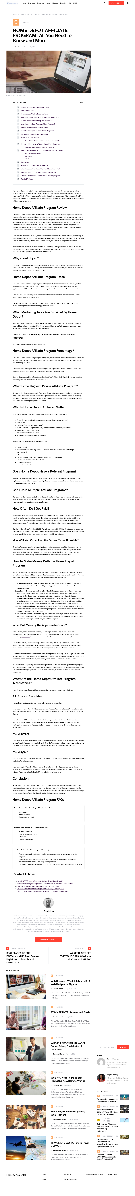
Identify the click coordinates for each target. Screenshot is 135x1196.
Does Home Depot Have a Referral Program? (37, 131)
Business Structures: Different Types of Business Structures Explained (107, 1112)
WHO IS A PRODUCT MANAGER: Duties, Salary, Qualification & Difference (68, 1046)
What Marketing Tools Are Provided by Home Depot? (40, 117)
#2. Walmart (29, 156)
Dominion (18, 47)
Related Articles (27, 179)
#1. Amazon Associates (33, 153)
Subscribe (115, 3)
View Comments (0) (47, 940)
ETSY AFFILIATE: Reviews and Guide (70, 1012)
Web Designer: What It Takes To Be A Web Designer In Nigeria (70, 983)
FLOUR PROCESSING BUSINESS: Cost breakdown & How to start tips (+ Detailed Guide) (107, 1143)
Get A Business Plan (70, 1179)
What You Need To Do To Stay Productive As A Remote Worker (68, 1079)
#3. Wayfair (29, 159)
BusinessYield (57, 1085)
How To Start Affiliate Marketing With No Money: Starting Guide (40, 889)
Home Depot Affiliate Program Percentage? (37, 121)
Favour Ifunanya (113, 1059)
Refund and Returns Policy (94, 1174)
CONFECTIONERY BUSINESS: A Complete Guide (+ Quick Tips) (106, 1156)
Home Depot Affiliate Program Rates (34, 114)
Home (15, 14)
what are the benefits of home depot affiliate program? (41, 176)
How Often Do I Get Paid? (30, 137)
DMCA (44, 1179)
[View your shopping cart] (104, 3)
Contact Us (67, 1174)
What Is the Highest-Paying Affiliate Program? (38, 124)
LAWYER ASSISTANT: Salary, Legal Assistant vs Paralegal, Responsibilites (43, 891)
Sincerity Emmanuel (59, 1119)
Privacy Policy (112, 1174)
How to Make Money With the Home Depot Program (40, 144)
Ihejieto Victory (112, 1075)
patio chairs (25, 637)
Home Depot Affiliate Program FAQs (34, 165)
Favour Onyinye (58, 989)
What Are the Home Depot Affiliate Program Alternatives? (42, 150)
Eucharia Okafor (58, 1054)
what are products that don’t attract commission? (38, 172)
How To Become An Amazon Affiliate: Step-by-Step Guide (38, 886)
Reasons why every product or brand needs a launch (108, 1100)
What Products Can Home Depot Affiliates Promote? (40, 169)
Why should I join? (27, 110)
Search (123, 1047)
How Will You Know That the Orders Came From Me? (42, 141)
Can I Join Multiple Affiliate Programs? (35, 134)
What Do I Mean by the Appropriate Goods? (39, 147)
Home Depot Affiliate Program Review (35, 107)
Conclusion (25, 162)
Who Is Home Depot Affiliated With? (34, 127)
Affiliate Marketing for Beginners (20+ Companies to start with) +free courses (45, 884)
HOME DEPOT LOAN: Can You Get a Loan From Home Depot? (40, 881)
